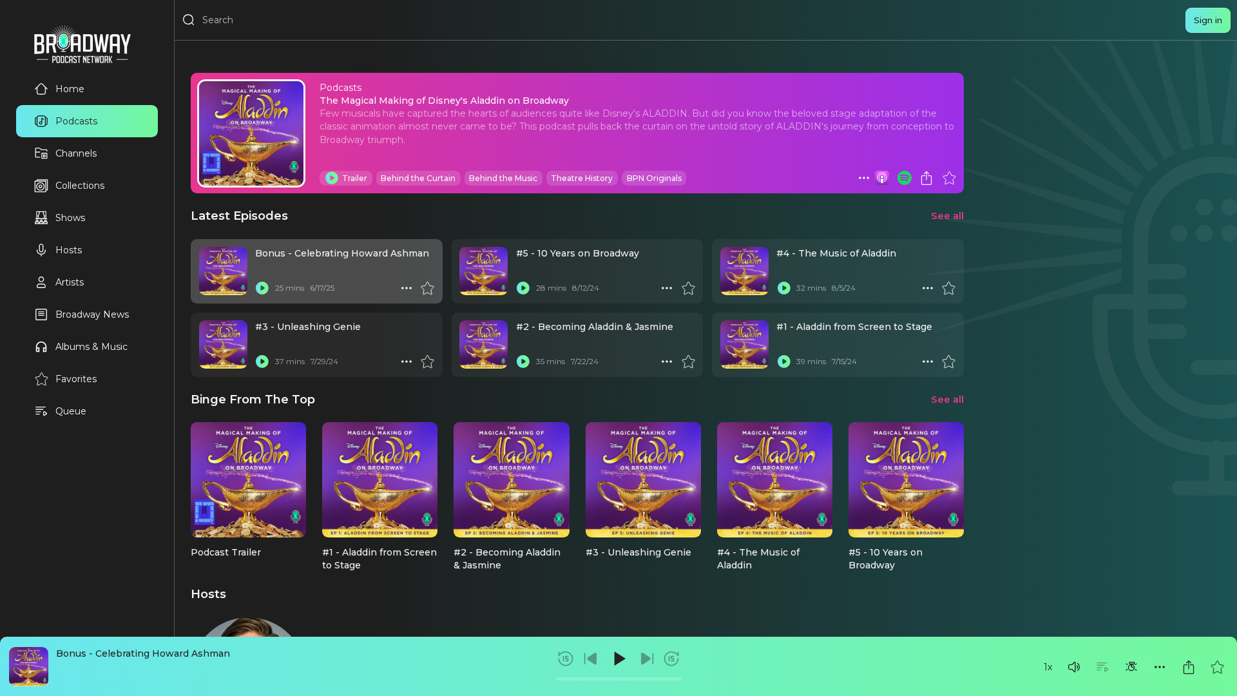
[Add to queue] (1102, 667)
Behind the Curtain (418, 178)
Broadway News (92, 314)
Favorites (76, 379)
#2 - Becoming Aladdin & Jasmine (594, 327)
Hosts (68, 250)
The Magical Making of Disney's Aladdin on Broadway (444, 100)
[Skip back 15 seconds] (566, 659)
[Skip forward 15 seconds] (671, 659)
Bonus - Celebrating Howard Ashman (143, 653)
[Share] (1189, 667)
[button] (1074, 667)
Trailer (354, 178)
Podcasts (76, 121)
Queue (70, 411)
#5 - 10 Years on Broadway (577, 253)
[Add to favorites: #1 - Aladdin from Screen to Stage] (948, 361)
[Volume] (1074, 667)
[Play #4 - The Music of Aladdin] (783, 288)
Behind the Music (503, 178)
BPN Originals (654, 178)
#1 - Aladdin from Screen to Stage (854, 327)
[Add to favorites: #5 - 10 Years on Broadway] (688, 288)
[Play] (618, 658)
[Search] (189, 20)
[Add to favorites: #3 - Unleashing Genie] (427, 361)
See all (947, 215)
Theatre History (582, 178)
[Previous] (591, 659)
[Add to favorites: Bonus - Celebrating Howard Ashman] (1217, 667)
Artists (69, 282)
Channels (76, 153)
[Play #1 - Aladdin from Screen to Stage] (783, 361)
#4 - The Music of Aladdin (836, 253)
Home (69, 89)
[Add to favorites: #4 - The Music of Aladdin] (948, 288)
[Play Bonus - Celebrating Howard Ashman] (262, 288)
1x (1048, 667)
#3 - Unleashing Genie (308, 327)
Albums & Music (91, 347)
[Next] (647, 659)
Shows (70, 218)
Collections (79, 185)
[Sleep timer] (1131, 667)
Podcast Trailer (226, 552)
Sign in (1208, 20)
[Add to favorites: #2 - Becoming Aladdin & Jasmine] (688, 361)
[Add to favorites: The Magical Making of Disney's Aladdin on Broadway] (949, 178)
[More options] (1160, 667)
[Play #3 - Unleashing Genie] (262, 361)
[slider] (619, 679)
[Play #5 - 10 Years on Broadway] (523, 288)
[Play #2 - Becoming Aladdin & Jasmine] (523, 361)
